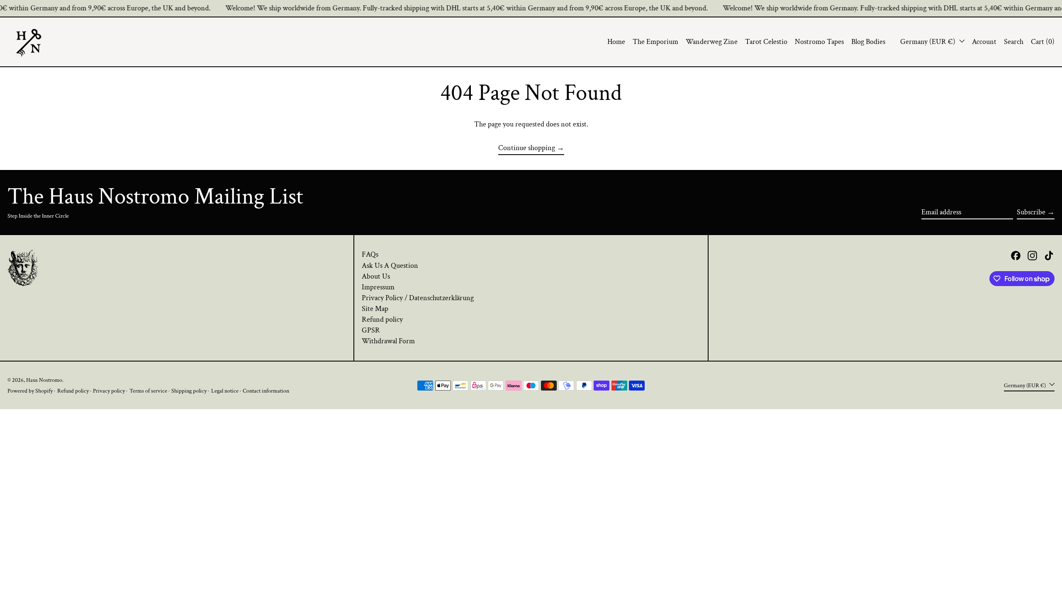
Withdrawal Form (388, 341)
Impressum (378, 287)
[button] (1013, 41)
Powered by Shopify (30, 391)
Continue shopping (526, 148)
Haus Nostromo (44, 380)
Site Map (375, 308)
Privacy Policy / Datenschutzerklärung (418, 298)
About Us (376, 276)
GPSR (371, 330)
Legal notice (225, 391)
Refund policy (382, 319)
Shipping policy (189, 391)
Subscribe (1031, 212)
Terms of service (148, 391)
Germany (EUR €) (928, 41)
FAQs (370, 254)
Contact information (266, 391)
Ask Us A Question (390, 265)
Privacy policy (109, 391)
